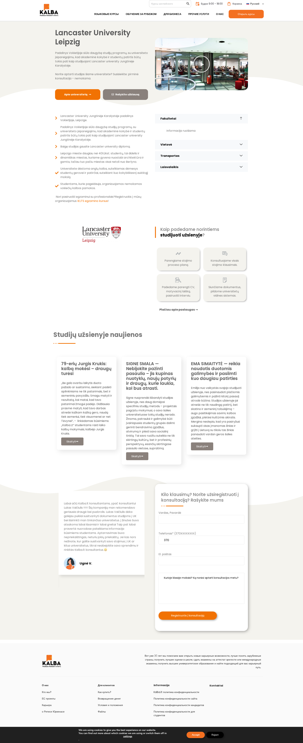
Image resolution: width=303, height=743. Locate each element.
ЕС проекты (48, 698)
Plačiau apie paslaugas (177, 309)
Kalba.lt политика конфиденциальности (176, 692)
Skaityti (71, 441)
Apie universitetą (75, 94)
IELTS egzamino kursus (92, 201)
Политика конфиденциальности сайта (175, 698)
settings (127, 736)
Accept (196, 735)
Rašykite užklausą (127, 94)
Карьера (47, 705)
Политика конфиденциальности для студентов (174, 713)
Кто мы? (46, 692)
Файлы (102, 711)
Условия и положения (110, 705)
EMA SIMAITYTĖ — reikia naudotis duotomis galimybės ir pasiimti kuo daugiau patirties (215, 371)
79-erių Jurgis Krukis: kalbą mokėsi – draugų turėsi (86, 368)
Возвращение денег (109, 698)
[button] (201, 64)
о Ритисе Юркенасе (53, 711)
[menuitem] (255, 3)
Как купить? (104, 692)
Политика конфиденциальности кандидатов (179, 705)
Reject (214, 735)
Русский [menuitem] (254, 3)
